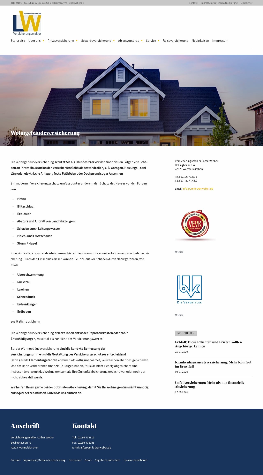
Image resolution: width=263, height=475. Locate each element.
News (88, 460)
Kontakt (193, 2)
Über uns (34, 40)
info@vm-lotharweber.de (70, 2)
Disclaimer (246, 2)
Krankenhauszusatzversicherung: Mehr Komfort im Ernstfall (213, 364)
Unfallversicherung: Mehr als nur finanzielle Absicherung (209, 384)
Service (151, 40)
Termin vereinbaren (135, 460)
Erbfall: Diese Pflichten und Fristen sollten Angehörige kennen (208, 344)
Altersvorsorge (128, 40)
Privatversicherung (60, 40)
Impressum (220, 40)
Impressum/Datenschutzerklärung (219, 2)
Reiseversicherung (175, 40)
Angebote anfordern (107, 460)
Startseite (18, 40)
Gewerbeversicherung (96, 40)
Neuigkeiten (200, 40)
